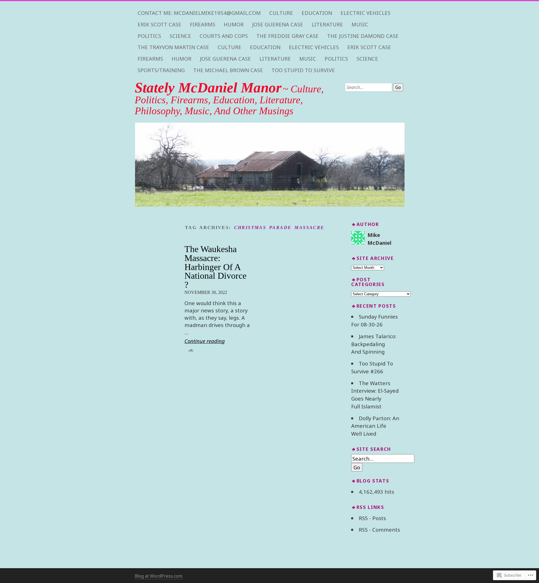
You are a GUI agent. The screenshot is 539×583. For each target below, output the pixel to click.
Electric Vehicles (365, 13)
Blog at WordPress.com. (159, 576)
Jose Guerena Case (277, 24)
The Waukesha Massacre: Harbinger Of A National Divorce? (215, 266)
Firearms (202, 24)
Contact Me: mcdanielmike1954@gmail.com (199, 13)
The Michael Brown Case (228, 70)
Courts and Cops (224, 36)
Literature (327, 24)
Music (359, 24)
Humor (234, 24)
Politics (149, 36)
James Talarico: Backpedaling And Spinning (373, 344)
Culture (281, 13)
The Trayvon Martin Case (173, 47)
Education (317, 13)
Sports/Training (161, 70)
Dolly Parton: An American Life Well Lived (375, 426)
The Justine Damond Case (363, 36)
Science (180, 36)
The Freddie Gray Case (287, 36)
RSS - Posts (372, 518)
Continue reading (204, 344)
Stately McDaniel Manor (208, 87)
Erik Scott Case (159, 24)
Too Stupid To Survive (303, 70)
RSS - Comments (379, 529)
